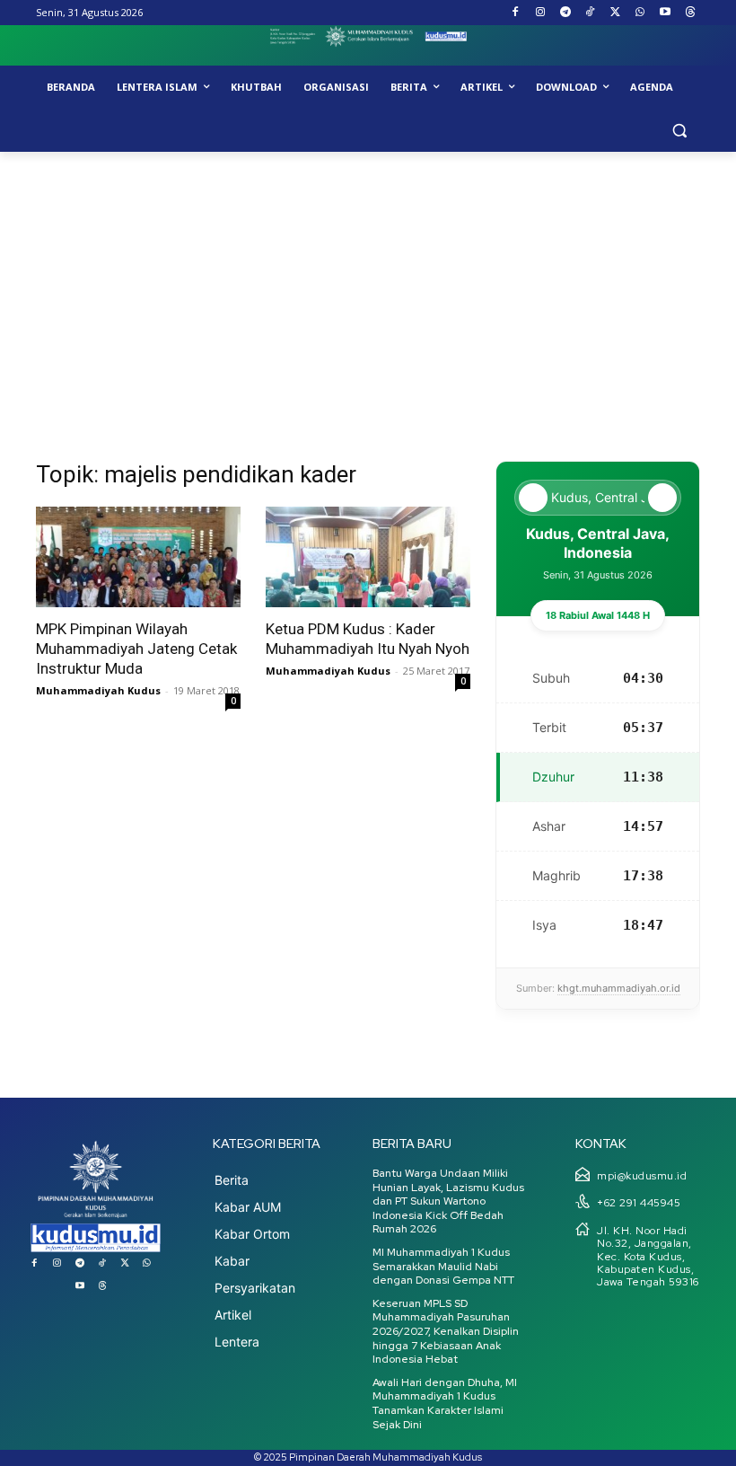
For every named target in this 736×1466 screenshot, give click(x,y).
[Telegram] (565, 13)
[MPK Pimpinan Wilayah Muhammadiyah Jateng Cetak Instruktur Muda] (138, 557)
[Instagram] (540, 13)
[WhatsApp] (640, 13)
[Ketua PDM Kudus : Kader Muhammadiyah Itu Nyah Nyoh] (368, 557)
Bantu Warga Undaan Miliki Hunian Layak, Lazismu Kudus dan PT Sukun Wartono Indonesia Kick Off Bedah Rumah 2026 (448, 1201)
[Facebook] (515, 13)
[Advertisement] (368, 286)
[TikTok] (590, 13)
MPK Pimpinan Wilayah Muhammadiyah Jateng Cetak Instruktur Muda (136, 648)
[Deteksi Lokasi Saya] (533, 497)
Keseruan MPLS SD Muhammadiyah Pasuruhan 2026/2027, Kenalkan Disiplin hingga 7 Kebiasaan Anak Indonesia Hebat (445, 1331)
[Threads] (689, 13)
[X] (615, 13)
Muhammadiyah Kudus (98, 690)
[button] (679, 131)
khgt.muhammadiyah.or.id (618, 988)
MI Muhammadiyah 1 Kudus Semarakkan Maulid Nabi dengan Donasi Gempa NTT (443, 1266)
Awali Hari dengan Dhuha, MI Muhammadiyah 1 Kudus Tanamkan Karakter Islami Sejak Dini (444, 1403)
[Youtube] (664, 13)
